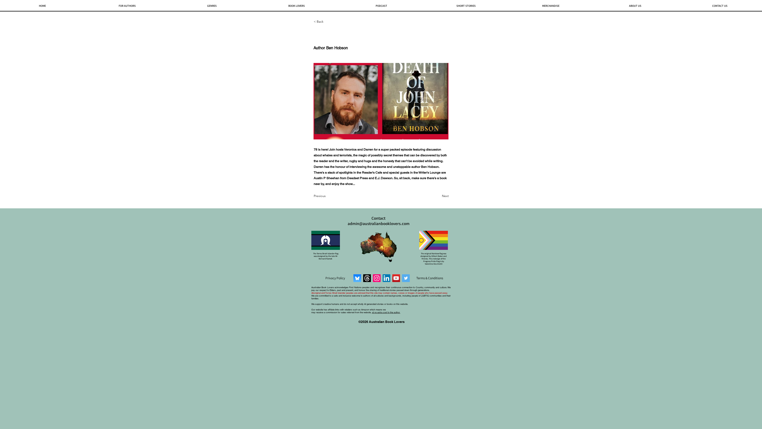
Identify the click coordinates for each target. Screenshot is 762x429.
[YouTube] (396, 278)
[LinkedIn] (386, 278)
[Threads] (367, 278)
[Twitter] (406, 278)
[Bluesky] (357, 278)
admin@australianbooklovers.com (379, 223)
